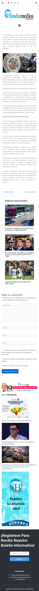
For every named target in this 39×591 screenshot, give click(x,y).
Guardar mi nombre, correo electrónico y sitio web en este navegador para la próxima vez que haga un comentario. (19, 352)
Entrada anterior (8, 192)
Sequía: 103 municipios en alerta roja (13, 420)
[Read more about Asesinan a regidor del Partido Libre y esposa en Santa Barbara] (19, 215)
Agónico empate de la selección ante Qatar (17, 282)
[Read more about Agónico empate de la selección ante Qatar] (19, 270)
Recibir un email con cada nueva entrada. (15, 366)
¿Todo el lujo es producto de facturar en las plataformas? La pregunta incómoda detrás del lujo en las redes (19, 467)
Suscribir (19, 559)
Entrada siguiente (31, 192)
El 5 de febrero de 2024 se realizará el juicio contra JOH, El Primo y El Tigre (19, 254)
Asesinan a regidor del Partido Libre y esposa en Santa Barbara (19, 229)
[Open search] (36, 3)
